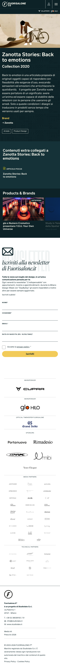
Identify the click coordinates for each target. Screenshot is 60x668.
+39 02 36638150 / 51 (15, 618)
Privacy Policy (10, 662)
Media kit (8, 631)
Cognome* (7, 313)
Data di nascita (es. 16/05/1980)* (17, 334)
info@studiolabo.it (14, 621)
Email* (5, 324)
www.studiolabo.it (14, 624)
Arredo (6, 131)
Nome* (5, 302)
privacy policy (23, 347)
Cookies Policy (23, 662)
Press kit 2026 (10, 635)
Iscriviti (30, 354)
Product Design (20, 131)
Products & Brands (19, 193)
